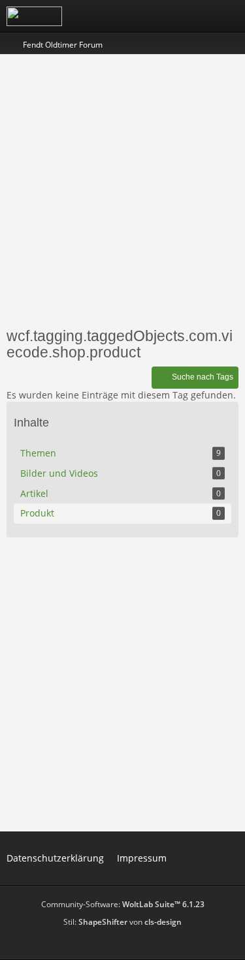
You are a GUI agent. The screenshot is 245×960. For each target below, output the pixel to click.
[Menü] (228, 16)
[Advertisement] (122, 189)
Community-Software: (122, 904)
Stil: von (122, 921)
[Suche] (163, 16)
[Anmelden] (195, 16)
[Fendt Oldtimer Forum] (34, 16)
